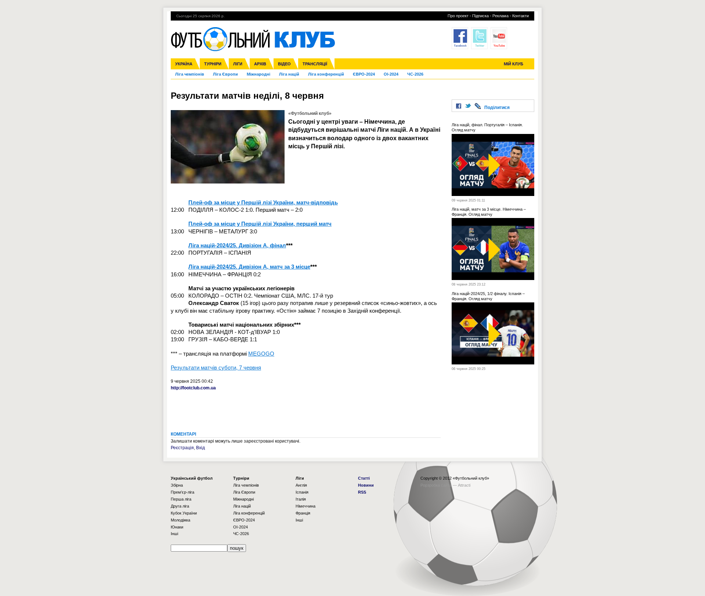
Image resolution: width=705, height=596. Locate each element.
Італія (301, 499)
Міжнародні (258, 74)
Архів (260, 64)
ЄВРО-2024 (364, 74)
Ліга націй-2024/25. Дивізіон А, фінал (237, 245)
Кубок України (184, 513)
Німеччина (305, 506)
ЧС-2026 (415, 74)
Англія (301, 485)
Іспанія (302, 492)
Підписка (480, 16)
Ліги (237, 64)
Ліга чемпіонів (189, 74)
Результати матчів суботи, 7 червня (216, 367)
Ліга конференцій (326, 74)
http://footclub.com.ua (193, 387)
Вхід (200, 447)
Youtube (499, 38)
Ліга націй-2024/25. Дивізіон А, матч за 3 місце (249, 267)
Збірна (177, 485)
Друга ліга (180, 506)
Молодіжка (180, 520)
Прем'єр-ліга (182, 492)
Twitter (479, 38)
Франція (303, 513)
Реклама (500, 16)
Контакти (520, 16)
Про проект (458, 16)
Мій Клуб (513, 64)
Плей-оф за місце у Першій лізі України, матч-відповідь (263, 202)
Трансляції (315, 64)
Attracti (464, 485)
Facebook (460, 38)
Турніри (212, 64)
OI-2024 (391, 74)
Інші (174, 533)
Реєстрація (182, 447)
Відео (284, 64)
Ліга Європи (225, 74)
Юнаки (177, 527)
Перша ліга (181, 499)
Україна (183, 64)
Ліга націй (289, 74)
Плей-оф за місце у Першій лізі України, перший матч (260, 224)
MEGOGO (261, 353)
